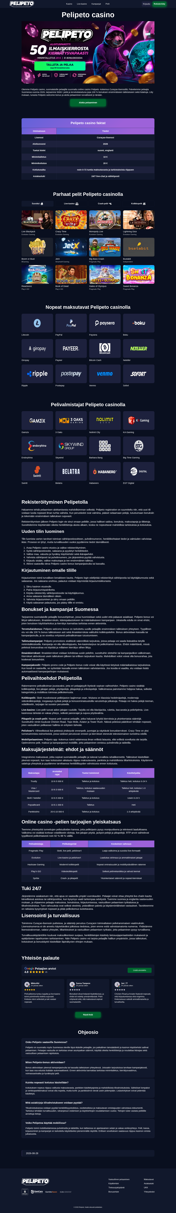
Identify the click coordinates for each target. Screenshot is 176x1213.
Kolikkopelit (136, 204)
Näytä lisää (88, 1015)
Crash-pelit (103, 204)
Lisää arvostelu (139, 970)
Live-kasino (69, 204)
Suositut (36, 204)
